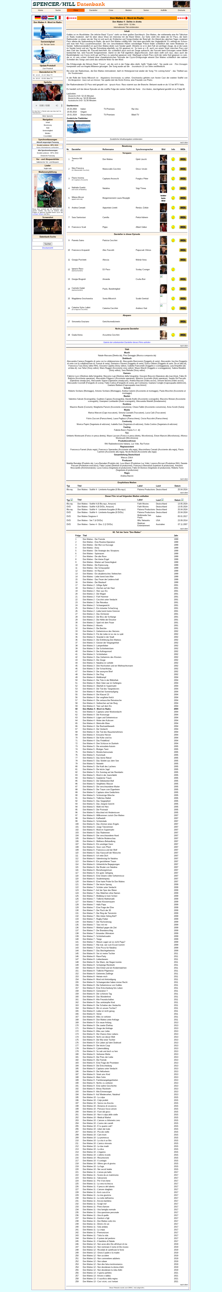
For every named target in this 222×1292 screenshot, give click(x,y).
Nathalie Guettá (78, 187)
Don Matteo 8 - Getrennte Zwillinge (98, 973)
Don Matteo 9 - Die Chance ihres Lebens (100, 1034)
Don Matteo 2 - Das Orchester (96, 614)
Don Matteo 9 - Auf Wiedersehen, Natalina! (101, 1094)
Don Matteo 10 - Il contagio (94, 1160)
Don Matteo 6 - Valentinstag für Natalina (100, 858)
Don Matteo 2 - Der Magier (94, 594)
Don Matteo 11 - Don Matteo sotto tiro (99, 1221)
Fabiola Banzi (120, 430)
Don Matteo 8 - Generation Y (95, 991)
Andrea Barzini (127, 476)
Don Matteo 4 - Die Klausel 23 (96, 694)
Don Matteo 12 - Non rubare (95, 1261)
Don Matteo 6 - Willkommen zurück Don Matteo (103, 815)
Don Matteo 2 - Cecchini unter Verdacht (100, 599)
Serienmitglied (48, 130)
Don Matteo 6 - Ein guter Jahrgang (98, 873)
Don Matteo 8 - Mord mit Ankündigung (99, 979)
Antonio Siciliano (102, 391)
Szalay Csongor (143, 269)
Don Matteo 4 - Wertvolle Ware (96, 723)
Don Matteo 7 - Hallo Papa (94, 904)
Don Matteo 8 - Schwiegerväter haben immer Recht (105, 982)
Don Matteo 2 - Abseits (93, 625)
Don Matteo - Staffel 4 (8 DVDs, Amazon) (95, 506)
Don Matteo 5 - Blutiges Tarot (95, 749)
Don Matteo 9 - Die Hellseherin (96, 1071)
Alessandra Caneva (75, 361)
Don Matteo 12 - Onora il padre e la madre (101, 1253)
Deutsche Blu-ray (75, 98)
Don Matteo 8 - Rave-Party (94, 956)
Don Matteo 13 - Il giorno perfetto (97, 1273)
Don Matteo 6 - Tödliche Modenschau (99, 838)
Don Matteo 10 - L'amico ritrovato (97, 1143)
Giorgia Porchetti (79, 260)
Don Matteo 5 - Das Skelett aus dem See (101, 761)
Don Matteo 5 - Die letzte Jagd (96, 769)
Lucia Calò (149, 413)
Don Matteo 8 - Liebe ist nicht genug (98, 1011)
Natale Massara (105, 355)
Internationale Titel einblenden (126, 27)
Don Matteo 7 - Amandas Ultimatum (98, 933)
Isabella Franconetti (136, 366)
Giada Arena (77, 335)
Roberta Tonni (177, 468)
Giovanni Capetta (106, 366)
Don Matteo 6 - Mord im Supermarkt (98, 830)
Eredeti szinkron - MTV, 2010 (47, 153)
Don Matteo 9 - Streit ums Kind (96, 1074)
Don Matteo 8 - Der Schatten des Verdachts (102, 1005)
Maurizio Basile (76, 407)
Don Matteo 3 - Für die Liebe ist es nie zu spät (103, 634)
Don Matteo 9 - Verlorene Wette (96, 1054)
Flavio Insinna (78, 178)
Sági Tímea (141, 188)
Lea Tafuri (82, 368)
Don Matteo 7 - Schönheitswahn (97, 936)
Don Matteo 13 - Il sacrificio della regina (100, 1278)
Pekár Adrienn (142, 217)
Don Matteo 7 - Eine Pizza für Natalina (99, 948)
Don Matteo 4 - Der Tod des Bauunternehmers (103, 732)
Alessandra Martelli (144, 401)
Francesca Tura (75, 366)
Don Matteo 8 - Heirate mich (95, 976)
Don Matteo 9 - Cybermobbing (96, 1048)
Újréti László (141, 159)
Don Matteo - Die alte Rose (94, 556)
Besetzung (48, 125)
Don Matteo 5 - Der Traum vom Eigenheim (101, 789)
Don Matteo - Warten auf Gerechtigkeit (99, 562)
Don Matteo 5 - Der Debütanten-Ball (98, 781)
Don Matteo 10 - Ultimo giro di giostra (99, 1163)
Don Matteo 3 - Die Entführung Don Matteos (102, 640)
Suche (58, 10)
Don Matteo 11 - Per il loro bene (96, 1181)
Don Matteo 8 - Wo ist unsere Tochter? (100, 1008)
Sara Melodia (127, 370)
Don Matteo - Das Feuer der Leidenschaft (101, 579)
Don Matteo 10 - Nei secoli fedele (97, 1169)
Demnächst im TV (47, 72)
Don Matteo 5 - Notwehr (93, 763)
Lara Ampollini (176, 366)
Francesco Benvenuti (143, 465)
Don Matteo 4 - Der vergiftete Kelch (98, 697)
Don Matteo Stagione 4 (87, 516)
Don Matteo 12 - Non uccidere (96, 1255)
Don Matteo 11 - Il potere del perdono (99, 1238)
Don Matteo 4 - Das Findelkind (96, 740)
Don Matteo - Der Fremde (94, 539)
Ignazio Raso (114, 85)
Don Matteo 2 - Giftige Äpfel (95, 585)
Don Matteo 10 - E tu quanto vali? (97, 1126)
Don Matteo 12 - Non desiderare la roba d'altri (102, 1270)
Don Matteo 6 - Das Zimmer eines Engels (101, 824)
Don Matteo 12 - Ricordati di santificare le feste (103, 1250)
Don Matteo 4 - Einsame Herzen (97, 735)
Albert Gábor (141, 227)
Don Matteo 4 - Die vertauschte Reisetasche (102, 700)
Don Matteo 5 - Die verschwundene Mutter (101, 786)
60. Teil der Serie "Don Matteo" (127, 532)
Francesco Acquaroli (81, 250)
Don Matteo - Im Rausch (93, 571)
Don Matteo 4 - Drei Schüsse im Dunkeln (101, 743)
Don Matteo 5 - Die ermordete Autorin (99, 746)
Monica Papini (83, 424)
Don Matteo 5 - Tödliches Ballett (97, 798)
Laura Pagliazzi (120, 418)
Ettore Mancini (160, 436)
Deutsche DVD (74, 96)
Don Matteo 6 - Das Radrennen (96, 833)
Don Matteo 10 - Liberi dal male (96, 1129)
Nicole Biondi (131, 452)
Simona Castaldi (126, 413)
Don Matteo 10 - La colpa (94, 1097)
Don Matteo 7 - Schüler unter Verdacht (99, 887)
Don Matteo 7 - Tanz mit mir (95, 925)
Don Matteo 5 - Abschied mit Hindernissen (101, 812)
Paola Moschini (166, 391)
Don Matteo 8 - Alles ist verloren (97, 1017)
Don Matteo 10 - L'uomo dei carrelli (98, 1123)
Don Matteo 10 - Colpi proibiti (95, 1100)
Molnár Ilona (141, 260)
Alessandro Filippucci (105, 378)
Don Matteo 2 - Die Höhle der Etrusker (99, 620)
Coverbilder (47, 136)
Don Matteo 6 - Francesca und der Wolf (100, 850)
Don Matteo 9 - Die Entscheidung (97, 1066)
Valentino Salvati (76, 399)
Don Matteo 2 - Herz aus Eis (95, 591)
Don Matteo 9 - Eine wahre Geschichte (100, 1086)
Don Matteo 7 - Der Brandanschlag (98, 930)
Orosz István (141, 169)
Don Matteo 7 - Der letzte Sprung (97, 884)
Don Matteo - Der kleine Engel (96, 559)
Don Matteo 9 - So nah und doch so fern (100, 1051)
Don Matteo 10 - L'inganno (94, 1152)
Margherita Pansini (102, 407)
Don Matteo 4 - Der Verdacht (95, 729)
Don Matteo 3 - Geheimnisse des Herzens (101, 631)
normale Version (38, 214)
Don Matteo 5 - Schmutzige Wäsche (98, 795)
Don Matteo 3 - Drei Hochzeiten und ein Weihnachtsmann (108, 666)
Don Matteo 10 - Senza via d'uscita (98, 1103)
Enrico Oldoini (151, 363)
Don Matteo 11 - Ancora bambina (97, 1201)
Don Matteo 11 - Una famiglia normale (99, 1209)
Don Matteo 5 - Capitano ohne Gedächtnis (101, 792)
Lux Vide (135, 444)
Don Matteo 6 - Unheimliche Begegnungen (101, 864)
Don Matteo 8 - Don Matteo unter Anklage (101, 1020)
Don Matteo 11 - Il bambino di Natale (99, 1241)
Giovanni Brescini (147, 376)
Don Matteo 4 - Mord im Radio (97, 709)
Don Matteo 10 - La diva (93, 1149)
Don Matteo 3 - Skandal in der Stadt (98, 637)
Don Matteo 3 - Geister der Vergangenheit (101, 643)
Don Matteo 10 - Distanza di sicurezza (99, 1106)
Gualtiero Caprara (104, 399)
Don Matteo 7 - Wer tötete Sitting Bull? (100, 916)
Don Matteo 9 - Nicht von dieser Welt (99, 1037)
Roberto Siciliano (75, 391)
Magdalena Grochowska (111, 78)
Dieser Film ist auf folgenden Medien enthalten (127, 496)
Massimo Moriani (167, 399)
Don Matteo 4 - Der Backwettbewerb (98, 726)
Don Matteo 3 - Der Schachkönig (97, 669)
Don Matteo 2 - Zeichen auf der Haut (99, 588)
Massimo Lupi (109, 376)
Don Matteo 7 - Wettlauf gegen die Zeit (100, 927)
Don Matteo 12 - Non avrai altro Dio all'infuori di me (105, 1244)
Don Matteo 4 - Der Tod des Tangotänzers (101, 689)
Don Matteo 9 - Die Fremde (94, 1060)
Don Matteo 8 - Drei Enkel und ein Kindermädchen (105, 968)
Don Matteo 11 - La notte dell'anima (98, 1198)
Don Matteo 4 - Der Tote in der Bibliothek (100, 680)
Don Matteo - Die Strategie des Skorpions (101, 551)
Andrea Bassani (136, 380)
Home (40, 10)
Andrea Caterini (128, 391)
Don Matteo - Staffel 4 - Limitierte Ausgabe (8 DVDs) (100, 512)
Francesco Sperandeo (108, 449)
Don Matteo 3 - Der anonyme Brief (98, 671)
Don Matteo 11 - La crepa (94, 1230)
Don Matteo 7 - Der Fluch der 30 (97, 910)
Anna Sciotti (172, 407)
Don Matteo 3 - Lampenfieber (95, 645)
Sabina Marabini (179, 368)
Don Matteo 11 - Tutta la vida (95, 1235)
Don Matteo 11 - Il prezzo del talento (98, 1186)
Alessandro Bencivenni (133, 361)
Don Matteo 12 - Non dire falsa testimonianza (102, 1264)
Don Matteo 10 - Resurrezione (96, 1158)
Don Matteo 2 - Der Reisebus (95, 602)
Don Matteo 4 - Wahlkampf (94, 677)
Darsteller (93, 10)
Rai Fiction (144, 444)
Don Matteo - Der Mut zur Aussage (98, 545)
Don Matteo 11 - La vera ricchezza (98, 1184)
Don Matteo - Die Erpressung (95, 565)
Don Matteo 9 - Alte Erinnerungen (97, 1091)
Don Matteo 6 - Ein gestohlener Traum (99, 861)
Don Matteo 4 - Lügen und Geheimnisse (100, 717)
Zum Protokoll (48, 68)
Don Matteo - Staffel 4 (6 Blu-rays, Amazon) (96, 504)
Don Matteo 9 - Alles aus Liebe (96, 1031)
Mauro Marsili (140, 368)
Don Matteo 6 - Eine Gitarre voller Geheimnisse (103, 876)
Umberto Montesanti (75, 436)
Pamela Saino (78, 240)
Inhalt (48, 122)
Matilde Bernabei (74, 463)
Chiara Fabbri (138, 407)
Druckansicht (47, 248)
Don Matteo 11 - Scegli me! (95, 1204)
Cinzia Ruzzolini (148, 418)
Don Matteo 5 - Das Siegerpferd (96, 801)
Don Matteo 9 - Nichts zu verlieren (98, 1083)
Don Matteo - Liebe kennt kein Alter (98, 576)
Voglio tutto (48, 168)
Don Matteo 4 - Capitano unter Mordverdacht (102, 712)
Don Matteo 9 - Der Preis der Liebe (98, 1057)
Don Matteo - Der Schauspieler (96, 568)
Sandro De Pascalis (177, 378)
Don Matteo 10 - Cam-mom (94, 1135)
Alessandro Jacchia (169, 361)
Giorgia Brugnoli (79, 279)
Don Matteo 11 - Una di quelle (96, 1215)
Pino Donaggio (181, 64)
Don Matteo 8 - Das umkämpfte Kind (99, 1002)
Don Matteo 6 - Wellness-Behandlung (99, 841)
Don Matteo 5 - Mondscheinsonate (98, 752)
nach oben (184, 142)
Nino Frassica (78, 168)
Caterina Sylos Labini (81, 307)
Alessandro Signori (99, 380)
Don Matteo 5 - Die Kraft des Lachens (99, 766)
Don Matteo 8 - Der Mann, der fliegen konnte (102, 962)
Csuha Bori (140, 279)
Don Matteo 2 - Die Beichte (94, 628)
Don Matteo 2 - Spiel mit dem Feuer (98, 622)
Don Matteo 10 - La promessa (96, 1137)
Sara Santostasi (79, 217)
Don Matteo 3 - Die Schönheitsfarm (98, 648)
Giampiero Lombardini (108, 401)
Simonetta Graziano (80, 321)
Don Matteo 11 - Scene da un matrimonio (101, 1175)
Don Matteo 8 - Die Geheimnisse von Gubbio (102, 985)
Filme (76, 10)
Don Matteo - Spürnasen (93, 553)
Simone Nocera (164, 380)
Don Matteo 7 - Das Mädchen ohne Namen (101, 893)
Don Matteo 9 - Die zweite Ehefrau (98, 1025)
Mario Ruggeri (106, 368)
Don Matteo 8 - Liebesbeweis (95, 959)
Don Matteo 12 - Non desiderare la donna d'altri (103, 1267)
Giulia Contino (150, 424)
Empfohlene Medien (127, 482)
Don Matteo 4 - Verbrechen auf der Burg (100, 703)
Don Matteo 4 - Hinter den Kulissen (98, 720)
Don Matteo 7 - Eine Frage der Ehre (98, 907)
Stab (47, 128)
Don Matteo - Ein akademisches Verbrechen (102, 574)
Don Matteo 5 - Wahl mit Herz (96, 807)
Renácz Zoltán (142, 208)
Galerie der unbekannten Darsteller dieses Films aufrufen (126, 342)
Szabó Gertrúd (142, 298)
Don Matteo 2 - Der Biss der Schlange (99, 617)
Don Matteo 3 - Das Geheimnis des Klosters (102, 657)
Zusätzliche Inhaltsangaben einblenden (126, 139)
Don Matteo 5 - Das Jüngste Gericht (98, 804)
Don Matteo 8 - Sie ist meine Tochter (99, 953)
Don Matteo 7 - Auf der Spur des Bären (100, 890)
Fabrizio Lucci (73, 376)
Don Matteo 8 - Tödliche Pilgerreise (98, 971)
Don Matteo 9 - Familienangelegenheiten (100, 1080)
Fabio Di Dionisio (139, 468)
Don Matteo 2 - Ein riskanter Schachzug (100, 608)
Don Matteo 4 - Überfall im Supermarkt (99, 686)
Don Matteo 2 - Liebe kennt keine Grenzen (101, 611)
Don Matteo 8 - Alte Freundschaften (98, 999)
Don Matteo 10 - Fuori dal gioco (96, 1112)
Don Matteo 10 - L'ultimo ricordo (97, 1155)
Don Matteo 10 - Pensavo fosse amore (100, 1109)
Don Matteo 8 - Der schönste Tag (97, 994)
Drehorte (181, 10)
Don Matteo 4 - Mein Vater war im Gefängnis (102, 683)
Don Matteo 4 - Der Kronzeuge (96, 715)
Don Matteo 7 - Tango (92, 939)
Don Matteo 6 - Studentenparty (96, 879)
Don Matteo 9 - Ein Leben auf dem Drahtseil (102, 1043)
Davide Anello (131, 399)
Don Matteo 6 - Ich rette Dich (95, 856)
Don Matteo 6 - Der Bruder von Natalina (100, 867)
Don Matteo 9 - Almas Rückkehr (97, 1089)
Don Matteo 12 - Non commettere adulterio (101, 1258)
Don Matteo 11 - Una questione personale (101, 1212)
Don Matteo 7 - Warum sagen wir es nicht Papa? (104, 942)
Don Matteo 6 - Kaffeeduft (94, 818)
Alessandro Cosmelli (76, 383)
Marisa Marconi (95, 413)
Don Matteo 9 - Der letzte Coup (96, 1045)
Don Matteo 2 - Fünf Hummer (95, 597)
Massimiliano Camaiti (148, 449)
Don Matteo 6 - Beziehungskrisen (97, 870)
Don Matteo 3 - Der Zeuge (94, 660)
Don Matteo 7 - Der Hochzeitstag (97, 922)
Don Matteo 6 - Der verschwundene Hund (101, 835)
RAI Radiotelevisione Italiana (117, 444)
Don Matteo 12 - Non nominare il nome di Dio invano (105, 1247)
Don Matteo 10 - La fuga (93, 1166)
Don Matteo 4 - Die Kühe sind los (97, 738)
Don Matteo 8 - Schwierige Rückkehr (99, 965)
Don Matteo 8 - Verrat (92, 1014)
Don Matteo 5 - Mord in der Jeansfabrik (100, 775)
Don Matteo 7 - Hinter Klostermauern (99, 902)
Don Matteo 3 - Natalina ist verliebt (98, 663)
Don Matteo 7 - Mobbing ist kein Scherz (100, 896)
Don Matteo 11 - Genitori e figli (96, 1218)
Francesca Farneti (78, 449)
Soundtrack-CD (138, 66)
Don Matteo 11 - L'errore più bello (97, 1172)
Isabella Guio (116, 424)
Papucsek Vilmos (143, 250)
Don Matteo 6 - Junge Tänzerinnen (98, 827)
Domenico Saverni (119, 363)
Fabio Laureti (105, 465)
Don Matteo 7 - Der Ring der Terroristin (99, 913)
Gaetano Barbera (115, 385)
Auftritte (164, 10)
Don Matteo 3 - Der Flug (93, 674)
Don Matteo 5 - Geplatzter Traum (97, 778)
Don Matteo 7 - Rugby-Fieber (95, 919)
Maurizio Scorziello (144, 378)
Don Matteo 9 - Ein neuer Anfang (97, 1022)
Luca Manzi (125, 463)
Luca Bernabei (100, 463)
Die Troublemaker (75, 73)
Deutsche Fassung (48, 156)
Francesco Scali (79, 227)
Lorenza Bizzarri (158, 463)
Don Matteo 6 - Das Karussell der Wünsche (102, 853)
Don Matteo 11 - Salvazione (95, 1178)
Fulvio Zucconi (92, 418)
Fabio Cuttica (110, 383)
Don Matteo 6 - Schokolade (95, 821)
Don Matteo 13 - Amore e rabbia (97, 1276)
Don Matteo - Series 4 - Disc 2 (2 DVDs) (95, 524)
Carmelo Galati (78, 288)
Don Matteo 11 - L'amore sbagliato (98, 1189)
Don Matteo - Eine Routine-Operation (99, 542)
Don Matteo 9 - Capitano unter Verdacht (100, 1068)
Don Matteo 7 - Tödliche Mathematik (99, 899)
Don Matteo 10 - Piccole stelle (96, 1132)
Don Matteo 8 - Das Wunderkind (97, 997)
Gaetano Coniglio (156, 383)
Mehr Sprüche (47, 116)
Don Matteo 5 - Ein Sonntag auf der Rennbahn (103, 772)
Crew (111, 10)
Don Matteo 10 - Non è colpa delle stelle (100, 1114)
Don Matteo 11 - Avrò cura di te (96, 1192)
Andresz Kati (141, 308)
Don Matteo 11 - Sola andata (95, 1227)
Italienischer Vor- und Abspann (48, 162)
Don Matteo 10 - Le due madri (96, 1146)
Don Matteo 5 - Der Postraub (95, 809)
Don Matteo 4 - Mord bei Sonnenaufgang (100, 692)
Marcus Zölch (127, 457)
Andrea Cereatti (78, 208)
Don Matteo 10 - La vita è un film (97, 1140)
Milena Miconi (78, 197)
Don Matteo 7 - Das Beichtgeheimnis (99, 950)
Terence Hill (77, 158)
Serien (146, 10)
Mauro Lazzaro (113, 436)
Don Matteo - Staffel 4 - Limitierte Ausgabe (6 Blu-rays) (101, 489)
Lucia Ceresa (102, 468)
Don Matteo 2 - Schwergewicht (96, 605)
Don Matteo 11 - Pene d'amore (96, 1207)
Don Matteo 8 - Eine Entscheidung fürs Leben (103, 988)
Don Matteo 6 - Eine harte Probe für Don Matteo (104, 881)
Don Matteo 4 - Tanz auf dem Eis (97, 706)
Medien (128, 10)
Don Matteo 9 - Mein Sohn (94, 1077)
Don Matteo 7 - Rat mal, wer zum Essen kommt (104, 945)
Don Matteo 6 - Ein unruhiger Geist (98, 844)
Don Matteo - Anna (91, 548)
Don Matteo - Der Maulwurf (94, 582)
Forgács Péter (142, 178)
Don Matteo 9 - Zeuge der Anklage (98, 1028)
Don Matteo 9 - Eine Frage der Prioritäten (101, 1063)
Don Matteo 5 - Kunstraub (94, 755)
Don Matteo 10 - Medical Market (97, 1117)
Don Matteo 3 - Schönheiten (95, 654)
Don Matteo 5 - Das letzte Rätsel (97, 758)
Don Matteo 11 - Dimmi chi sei (96, 1224)
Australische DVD (75, 100)
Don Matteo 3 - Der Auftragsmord (97, 651)
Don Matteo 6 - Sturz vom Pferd (97, 847)
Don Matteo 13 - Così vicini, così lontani (100, 1281)
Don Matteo (147, 89)
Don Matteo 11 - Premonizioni (96, 1232)
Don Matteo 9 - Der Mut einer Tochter (99, 1040)
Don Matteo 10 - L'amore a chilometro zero (101, 1120)
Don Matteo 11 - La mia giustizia (97, 1195)
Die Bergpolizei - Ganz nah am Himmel (84, 80)
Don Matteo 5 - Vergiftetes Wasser (98, 784)
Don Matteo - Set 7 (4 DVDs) (90, 520)
